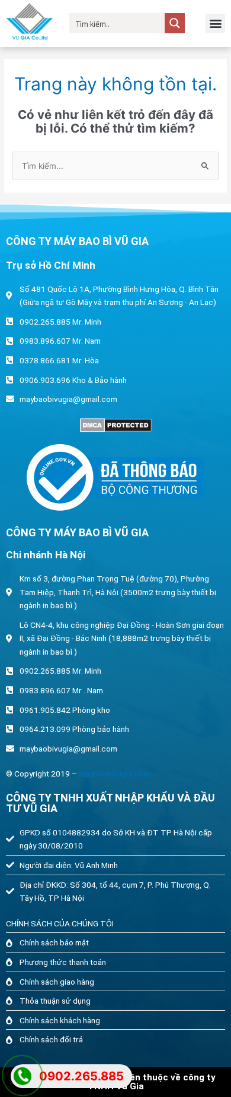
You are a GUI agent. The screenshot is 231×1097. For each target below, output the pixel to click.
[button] (215, 23)
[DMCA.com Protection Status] (115, 425)
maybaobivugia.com (114, 773)
